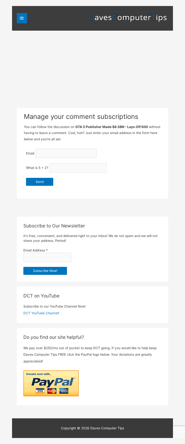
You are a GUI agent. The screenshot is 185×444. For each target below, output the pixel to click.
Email (30, 153)
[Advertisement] (92, 66)
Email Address (35, 250)
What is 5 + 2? (37, 168)
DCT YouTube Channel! (41, 313)
